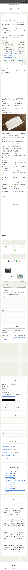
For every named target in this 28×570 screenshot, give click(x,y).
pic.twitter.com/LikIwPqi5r (10, 57)
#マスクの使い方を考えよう (12, 53)
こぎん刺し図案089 (6, 458)
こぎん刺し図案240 (6, 452)
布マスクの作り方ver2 (7, 170)
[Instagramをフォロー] (14, 261)
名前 (4, 310)
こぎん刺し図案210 (9, 478)
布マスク (5, 237)
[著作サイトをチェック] (9, 261)
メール (4, 315)
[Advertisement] (12, 87)
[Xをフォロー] (11, 261)
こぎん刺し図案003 (9, 475)
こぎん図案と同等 (12, 191)
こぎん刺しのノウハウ (10, 471)
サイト (3, 320)
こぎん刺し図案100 (9, 486)
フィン (14, 455)
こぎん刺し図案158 (9, 488)
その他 (5, 235)
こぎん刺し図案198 (9, 473)
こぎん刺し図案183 (9, 484)
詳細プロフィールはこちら (8, 396)
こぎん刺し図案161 (6, 446)
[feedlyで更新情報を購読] (17, 261)
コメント (5, 296)
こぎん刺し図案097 (9, 477)
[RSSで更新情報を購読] (19, 261)
